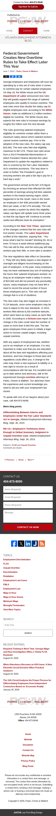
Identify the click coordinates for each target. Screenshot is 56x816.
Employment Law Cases (15, 580)
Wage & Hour (9, 593)
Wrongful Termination (14, 605)
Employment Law (11, 589)
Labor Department (39, 233)
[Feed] (42, 543)
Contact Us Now (28, 527)
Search (28, 633)
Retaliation (8, 576)
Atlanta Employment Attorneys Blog (28, 19)
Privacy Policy (28, 761)
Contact (28, 31)
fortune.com (34, 318)
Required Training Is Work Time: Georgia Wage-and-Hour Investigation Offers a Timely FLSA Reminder (26, 652)
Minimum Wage (10, 601)
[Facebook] (14, 543)
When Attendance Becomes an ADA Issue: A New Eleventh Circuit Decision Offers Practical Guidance (27, 667)
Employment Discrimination (17, 559)
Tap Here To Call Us (28, 7)
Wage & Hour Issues (13, 597)
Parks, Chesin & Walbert (36, 801)
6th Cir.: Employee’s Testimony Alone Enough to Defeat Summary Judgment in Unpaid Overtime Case (26, 432)
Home (9, 31)
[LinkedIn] (28, 543)
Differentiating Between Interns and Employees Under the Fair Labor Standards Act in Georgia (27, 416)
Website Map (28, 755)
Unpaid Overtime (28, 445)
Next (31, 459)
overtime (30, 377)
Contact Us (28, 750)
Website (28, 739)
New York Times (30, 226)
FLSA (14, 445)
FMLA (6, 584)
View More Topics (12, 609)
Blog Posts (28, 766)
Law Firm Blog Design (28, 812)
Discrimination (10, 572)
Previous (9, 459)
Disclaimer (28, 745)
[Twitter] (21, 543)
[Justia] (35, 543)
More (47, 31)
